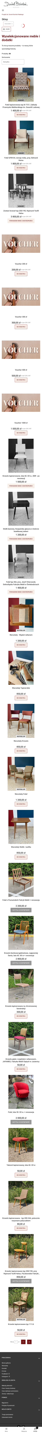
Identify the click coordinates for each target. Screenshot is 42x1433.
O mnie (4, 1371)
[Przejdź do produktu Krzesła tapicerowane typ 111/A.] (21, 1304)
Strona (12, 1341)
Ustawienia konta (7, 1417)
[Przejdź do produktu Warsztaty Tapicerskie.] (21, 668)
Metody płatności (7, 1385)
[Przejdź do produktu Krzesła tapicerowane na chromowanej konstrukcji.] (21, 986)
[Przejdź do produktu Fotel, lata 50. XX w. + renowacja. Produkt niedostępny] (21, 1092)
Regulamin (5, 1403)
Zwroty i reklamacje (8, 1394)
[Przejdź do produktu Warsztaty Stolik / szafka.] (21, 827)
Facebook (5, 1374)
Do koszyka (21, 115)
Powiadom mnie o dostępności (21, 221)
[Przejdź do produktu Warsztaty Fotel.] (21, 774)
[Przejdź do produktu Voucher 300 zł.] (21, 297)
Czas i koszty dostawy (8, 1388)
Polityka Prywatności (8, 1405)
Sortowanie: (6, 57)
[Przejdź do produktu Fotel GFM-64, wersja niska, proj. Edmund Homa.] (21, 138)
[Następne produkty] (23, 1342)
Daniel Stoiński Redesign (13, 14)
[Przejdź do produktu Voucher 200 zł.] (21, 244)
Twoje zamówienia (7, 1414)
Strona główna (6, 1363)
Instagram (5, 1376)
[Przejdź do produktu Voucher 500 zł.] (21, 350)
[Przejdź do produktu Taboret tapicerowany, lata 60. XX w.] (21, 1145)
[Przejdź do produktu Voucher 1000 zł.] (21, 403)
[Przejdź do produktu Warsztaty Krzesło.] (21, 721)
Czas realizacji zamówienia (10, 1391)
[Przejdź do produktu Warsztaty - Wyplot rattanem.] (21, 615)
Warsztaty (5, 1365)
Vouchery (8, 23)
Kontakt (4, 1368)
